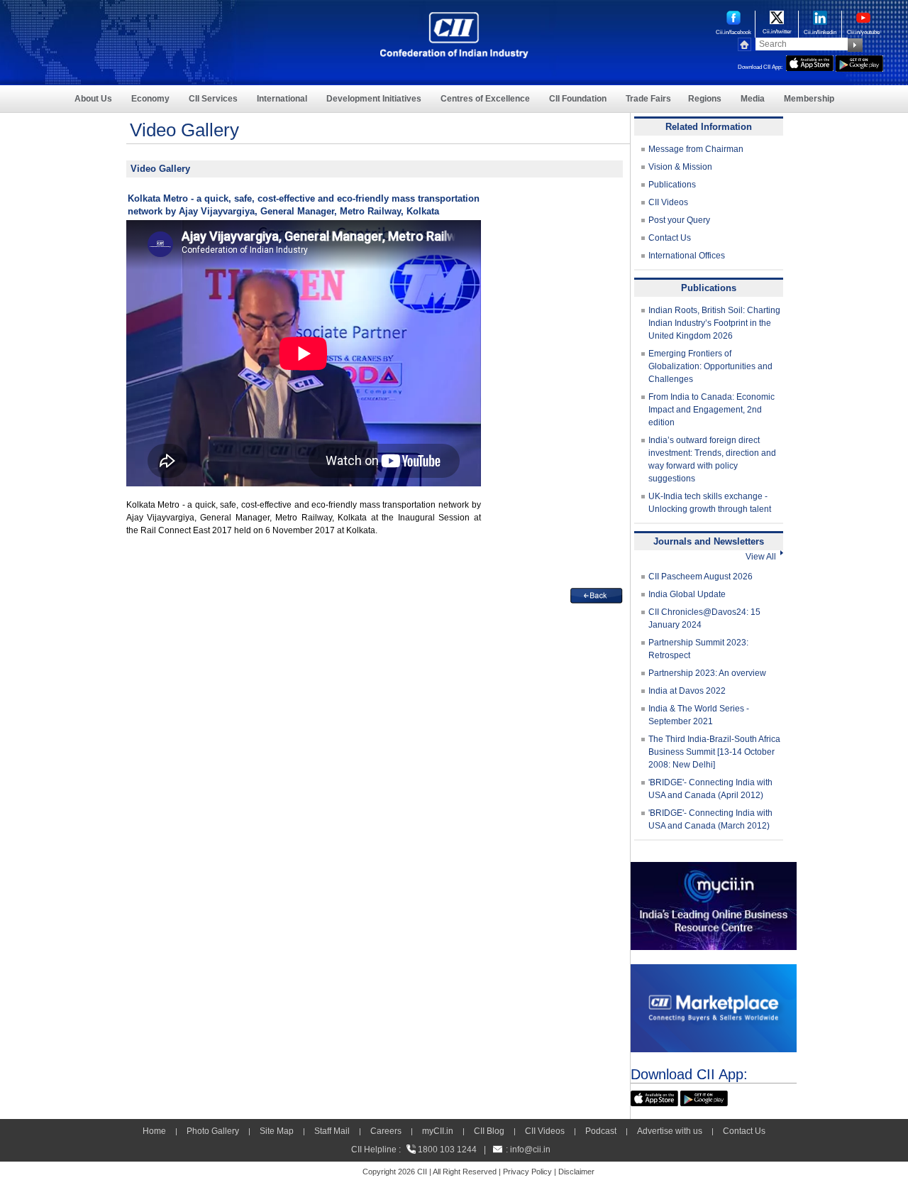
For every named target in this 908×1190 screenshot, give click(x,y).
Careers (386, 1131)
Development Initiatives (373, 99)
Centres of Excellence (485, 99)
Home (154, 1131)
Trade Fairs (648, 99)
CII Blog (489, 1131)
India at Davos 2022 (687, 691)
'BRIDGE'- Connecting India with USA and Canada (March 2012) (710, 819)
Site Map (277, 1131)
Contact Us (669, 238)
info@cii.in (530, 1149)
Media (753, 99)
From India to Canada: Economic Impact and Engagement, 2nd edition (711, 409)
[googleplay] (859, 62)
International (282, 99)
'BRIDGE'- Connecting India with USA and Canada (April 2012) (710, 788)
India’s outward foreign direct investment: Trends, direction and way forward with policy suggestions (712, 459)
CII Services (213, 99)
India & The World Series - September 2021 (698, 715)
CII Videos (668, 202)
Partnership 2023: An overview (707, 673)
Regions (704, 99)
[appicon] (810, 62)
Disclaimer (576, 1171)
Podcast (600, 1131)
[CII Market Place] (714, 971)
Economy (150, 99)
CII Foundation (578, 99)
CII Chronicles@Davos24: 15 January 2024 (704, 618)
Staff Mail (332, 1131)
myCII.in (437, 1131)
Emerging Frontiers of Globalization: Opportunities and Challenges (710, 366)
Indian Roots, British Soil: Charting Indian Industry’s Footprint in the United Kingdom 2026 (714, 323)
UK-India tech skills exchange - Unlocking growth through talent (709, 502)
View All (763, 557)
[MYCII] (714, 868)
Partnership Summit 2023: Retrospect (698, 649)
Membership (809, 99)
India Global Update (687, 594)
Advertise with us (669, 1131)
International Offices (686, 256)
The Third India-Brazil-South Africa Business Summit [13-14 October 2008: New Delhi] (714, 752)
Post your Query (679, 220)
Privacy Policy (527, 1171)
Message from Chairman (695, 149)
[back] (596, 594)
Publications (672, 185)
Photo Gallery (213, 1131)
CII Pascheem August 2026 (700, 577)
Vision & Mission (680, 167)
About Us (93, 99)
